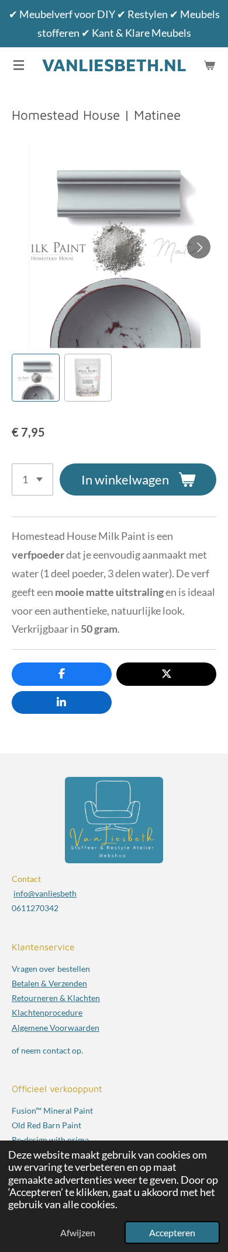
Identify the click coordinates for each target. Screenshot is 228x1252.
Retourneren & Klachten (56, 998)
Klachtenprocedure (47, 1012)
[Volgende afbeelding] (198, 247)
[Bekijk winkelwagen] (209, 64)
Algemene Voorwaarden (55, 1028)
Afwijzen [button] (77, 1232)
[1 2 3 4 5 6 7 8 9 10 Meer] (32, 479)
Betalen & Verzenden (49, 983)
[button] (36, 378)
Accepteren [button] (172, 1232)
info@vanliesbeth (45, 893)
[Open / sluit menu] (19, 64)
